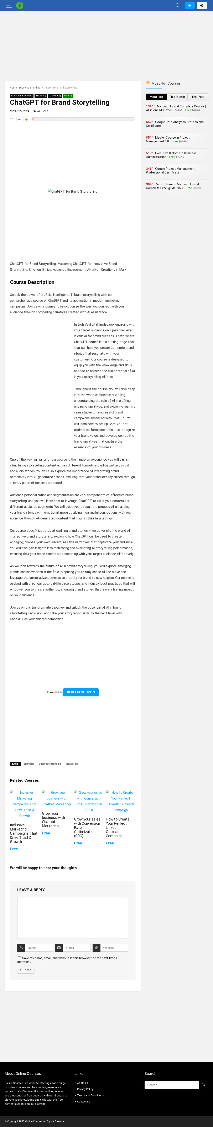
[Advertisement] (106, 44)
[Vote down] (19, 119)
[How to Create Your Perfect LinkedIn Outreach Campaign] (120, 793)
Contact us (83, 1101)
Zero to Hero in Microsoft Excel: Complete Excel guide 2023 (172, 186)
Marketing (55, 95)
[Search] (178, 5)
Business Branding (29, 87)
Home (13, 87)
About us (82, 1082)
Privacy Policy (85, 1089)
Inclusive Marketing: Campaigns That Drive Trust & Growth (23, 833)
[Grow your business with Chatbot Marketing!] (56, 793)
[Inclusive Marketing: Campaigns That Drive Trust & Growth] (24, 793)
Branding (41, 95)
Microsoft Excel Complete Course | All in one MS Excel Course (176, 108)
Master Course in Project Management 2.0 (168, 139)
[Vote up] (26, 119)
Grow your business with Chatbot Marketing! (53, 819)
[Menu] (10, 5)
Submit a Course (190, 5)
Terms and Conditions (90, 1095)
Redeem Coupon (81, 692)
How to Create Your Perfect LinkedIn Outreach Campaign (118, 827)
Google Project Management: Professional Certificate (170, 170)
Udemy (68, 95)
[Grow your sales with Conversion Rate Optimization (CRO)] (88, 793)
